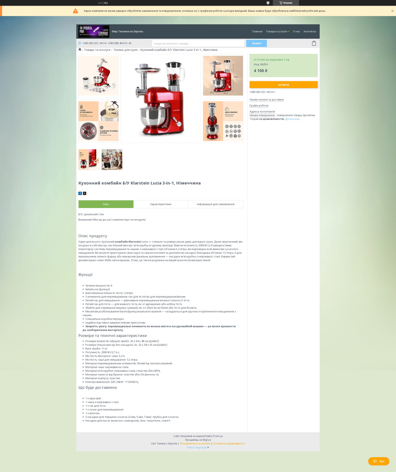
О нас (296, 31)
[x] (84, 194)
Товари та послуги (97, 50)
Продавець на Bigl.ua (198, 440)
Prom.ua (218, 436)
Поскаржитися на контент (195, 443)
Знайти (256, 43)
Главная (257, 31)
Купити (283, 85)
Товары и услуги (276, 31)
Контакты (310, 31)
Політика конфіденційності (229, 443)
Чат (381, 461)
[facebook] (80, 194)
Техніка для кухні (125, 50)
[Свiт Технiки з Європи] (93, 31)
